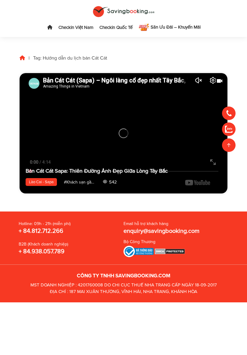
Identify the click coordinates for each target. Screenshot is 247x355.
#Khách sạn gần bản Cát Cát (81, 182)
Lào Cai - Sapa (41, 182)
